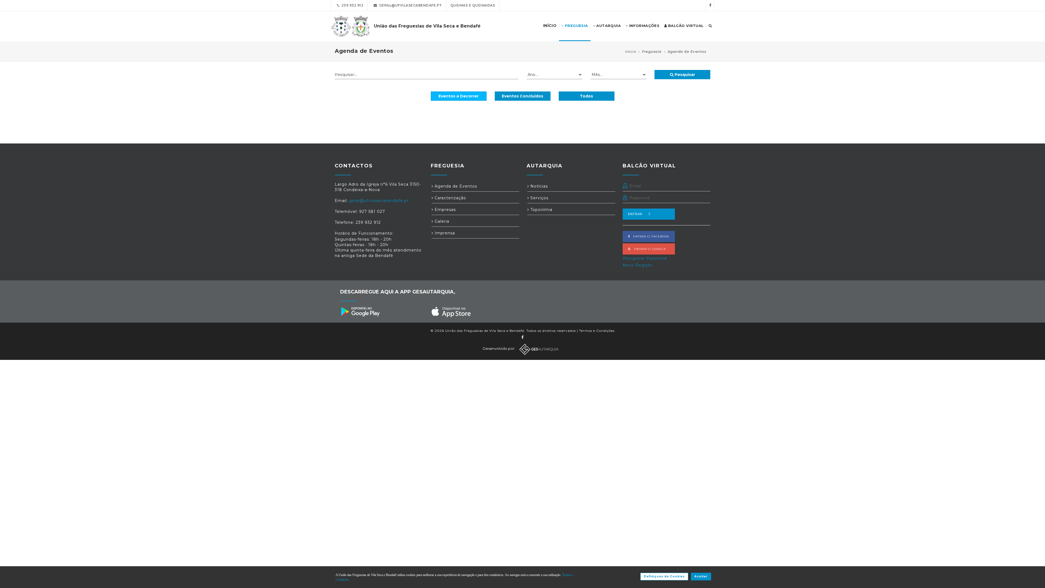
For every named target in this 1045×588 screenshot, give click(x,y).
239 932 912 (352, 5)
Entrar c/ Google (648, 249)
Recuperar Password (645, 258)
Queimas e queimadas (472, 5)
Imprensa (444, 233)
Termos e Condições (596, 331)
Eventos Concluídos (522, 96)
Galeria (441, 221)
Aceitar (701, 576)
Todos (586, 96)
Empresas (444, 209)
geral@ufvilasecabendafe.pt (409, 5)
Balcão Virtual (685, 25)
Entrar (635, 214)
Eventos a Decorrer (458, 96)
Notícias (538, 186)
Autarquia (608, 25)
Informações (643, 25)
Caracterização (449, 197)
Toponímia (540, 209)
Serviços (538, 197)
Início (630, 51)
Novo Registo (637, 265)
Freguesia (576, 25)
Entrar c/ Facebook (649, 236)
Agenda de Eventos (455, 186)
